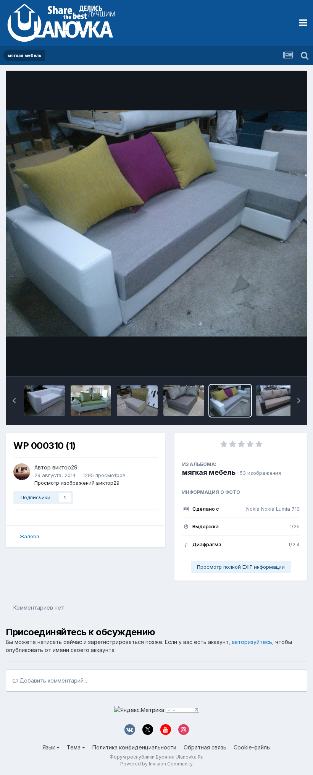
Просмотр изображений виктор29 (76, 483)
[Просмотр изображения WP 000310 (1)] (230, 400)
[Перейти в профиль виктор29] (21, 471)
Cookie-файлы (252, 747)
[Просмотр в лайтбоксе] (156, 223)
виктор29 (64, 467)
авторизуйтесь (252, 642)
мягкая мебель (209, 472)
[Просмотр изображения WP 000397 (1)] (91, 400)
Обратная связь (205, 747)
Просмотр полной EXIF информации (241, 567)
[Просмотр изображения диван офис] (44, 400)
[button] (14, 400)
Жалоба (29, 536)
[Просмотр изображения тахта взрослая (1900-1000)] (183, 400)
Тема (74, 747)
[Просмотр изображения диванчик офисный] (137, 400)
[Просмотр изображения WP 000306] (276, 400)
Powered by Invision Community (156, 764)
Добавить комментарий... (52, 680)
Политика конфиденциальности (134, 747)
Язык (49, 747)
